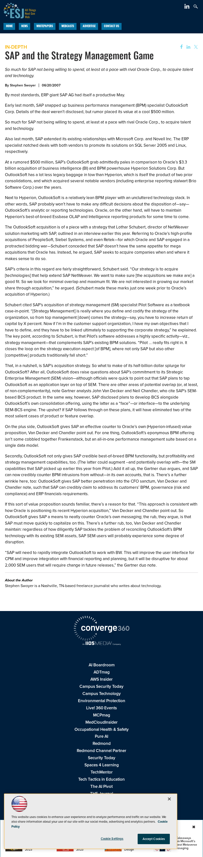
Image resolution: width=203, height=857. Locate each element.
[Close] (169, 799)
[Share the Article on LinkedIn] (187, 47)
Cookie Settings (112, 838)
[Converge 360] (101, 629)
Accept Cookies (154, 839)
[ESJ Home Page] (18, 10)
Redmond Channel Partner (101, 751)
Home (9, 26)
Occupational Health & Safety (102, 729)
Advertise (89, 26)
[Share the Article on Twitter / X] (195, 47)
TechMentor (102, 772)
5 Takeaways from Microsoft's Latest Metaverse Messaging (185, 843)
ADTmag (102, 672)
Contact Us (111, 26)
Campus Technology (101, 694)
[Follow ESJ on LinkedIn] (187, 7)
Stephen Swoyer (23, 85)
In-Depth (16, 47)
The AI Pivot (101, 786)
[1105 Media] (101, 644)
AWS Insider (101, 679)
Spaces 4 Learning (101, 765)
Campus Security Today (101, 686)
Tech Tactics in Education (101, 779)
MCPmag (101, 715)
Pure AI (101, 736)
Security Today (101, 758)
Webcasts (67, 26)
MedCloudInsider (101, 722)
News (24, 26)
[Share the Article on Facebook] (180, 47)
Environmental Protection (101, 701)
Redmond (102, 743)
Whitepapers (44, 26)
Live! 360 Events (101, 708)
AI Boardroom (102, 665)
